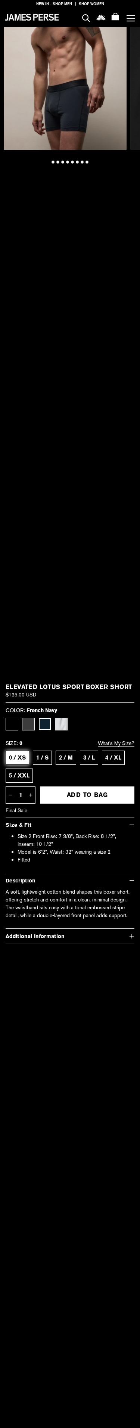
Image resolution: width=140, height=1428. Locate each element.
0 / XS (17, 757)
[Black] (12, 724)
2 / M (66, 757)
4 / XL (113, 757)
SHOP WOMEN (91, 3)
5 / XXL (19, 775)
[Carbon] (28, 724)
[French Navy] (44, 724)
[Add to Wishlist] (116, 38)
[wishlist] (101, 17)
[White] (61, 724)
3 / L (89, 757)
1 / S (42, 757)
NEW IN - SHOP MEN (54, 3)
